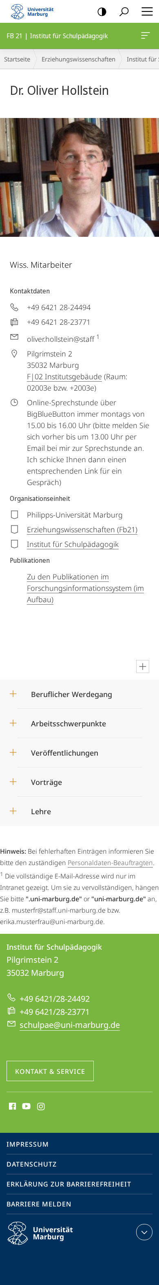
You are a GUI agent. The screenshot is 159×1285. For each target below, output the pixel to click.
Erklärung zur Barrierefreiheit (69, 1184)
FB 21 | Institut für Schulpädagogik (147, 36)
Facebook (12, 1106)
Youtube (25, 1106)
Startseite (17, 59)
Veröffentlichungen (64, 750)
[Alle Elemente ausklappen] (142, 666)
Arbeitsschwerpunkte (68, 720)
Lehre (41, 808)
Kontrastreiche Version (102, 11)
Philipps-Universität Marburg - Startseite (35, 11)
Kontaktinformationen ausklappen (144, 1232)
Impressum (28, 1144)
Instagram (41, 1106)
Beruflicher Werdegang (71, 691)
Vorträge (46, 779)
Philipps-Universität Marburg (54, 1246)
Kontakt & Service (50, 1071)
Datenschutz (32, 1164)
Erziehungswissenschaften (78, 59)
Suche (124, 11)
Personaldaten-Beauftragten (110, 862)
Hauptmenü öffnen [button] (147, 11)
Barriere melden (39, 1204)
